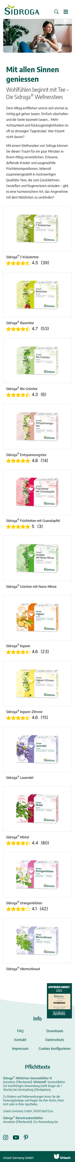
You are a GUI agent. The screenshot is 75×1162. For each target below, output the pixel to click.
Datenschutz (54, 1039)
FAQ (20, 1031)
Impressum (20, 1048)
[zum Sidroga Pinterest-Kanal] (26, 1137)
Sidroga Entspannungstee (26, 454)
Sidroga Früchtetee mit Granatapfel (33, 520)
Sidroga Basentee (20, 322)
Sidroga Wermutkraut (23, 968)
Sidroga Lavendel (19, 777)
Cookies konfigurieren (55, 1048)
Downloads (54, 1031)
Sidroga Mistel (17, 837)
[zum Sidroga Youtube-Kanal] (18, 1137)
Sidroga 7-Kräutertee (22, 256)
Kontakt (20, 1039)
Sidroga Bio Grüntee (22, 388)
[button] (56, 12)
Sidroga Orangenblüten (24, 902)
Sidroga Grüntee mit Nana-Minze (31, 586)
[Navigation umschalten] (65, 12)
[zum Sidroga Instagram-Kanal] (8, 1137)
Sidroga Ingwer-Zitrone (24, 711)
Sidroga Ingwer (18, 645)
